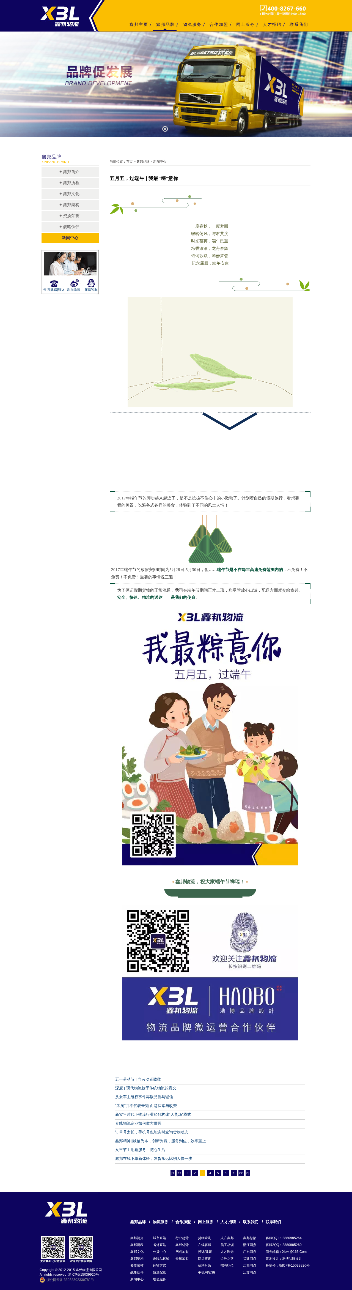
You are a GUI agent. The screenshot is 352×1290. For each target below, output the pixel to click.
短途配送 (159, 1272)
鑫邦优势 (182, 1245)
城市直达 (159, 1238)
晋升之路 (227, 1259)
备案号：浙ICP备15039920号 (288, 1265)
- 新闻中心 (68, 237)
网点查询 (204, 1259)
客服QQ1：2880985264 (284, 1238)
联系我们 (299, 24)
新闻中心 (137, 1279)
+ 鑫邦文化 (69, 193)
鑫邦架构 (137, 1259)
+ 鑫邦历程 (69, 182)
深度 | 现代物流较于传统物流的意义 (145, 1088)
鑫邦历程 (137, 1245)
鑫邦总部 (249, 1238)
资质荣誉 (137, 1265)
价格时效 (204, 1265)
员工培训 (227, 1245)
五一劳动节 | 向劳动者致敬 (138, 1079)
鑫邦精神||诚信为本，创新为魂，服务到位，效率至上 (160, 1141)
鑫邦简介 (137, 1238)
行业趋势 (182, 1238)
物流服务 (192, 24)
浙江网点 (249, 1245)
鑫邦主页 (139, 24)
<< (179, 1173)
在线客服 (91, 289)
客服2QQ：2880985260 (284, 1245)
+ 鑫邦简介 (69, 171)
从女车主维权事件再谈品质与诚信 (144, 1097)
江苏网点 (249, 1272)
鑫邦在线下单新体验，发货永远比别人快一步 (153, 1158)
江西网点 (249, 1265)
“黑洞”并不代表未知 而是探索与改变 (146, 1105)
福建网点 (249, 1259)
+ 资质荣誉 (69, 215)
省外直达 (159, 1245)
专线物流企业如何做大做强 (138, 1123)
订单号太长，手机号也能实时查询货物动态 (151, 1132)
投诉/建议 (205, 1252)
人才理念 (227, 1252)
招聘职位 (227, 1265)
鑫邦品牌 (165, 24)
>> (241, 1173)
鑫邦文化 (137, 1252)
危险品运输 (161, 1259)
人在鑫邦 (227, 1238)
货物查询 (204, 1238)
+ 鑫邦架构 (69, 204)
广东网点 (249, 1252)
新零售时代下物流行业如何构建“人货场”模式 (153, 1114)
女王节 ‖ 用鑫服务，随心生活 (140, 1149)
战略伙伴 (137, 1272)
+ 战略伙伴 (69, 226)
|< (172, 1173)
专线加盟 (182, 1259)
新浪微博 (73, 289)
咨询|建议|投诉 (53, 289)
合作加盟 (219, 24)
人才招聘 (272, 24)
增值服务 (159, 1279)
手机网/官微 (206, 1272)
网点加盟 (182, 1252)
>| (247, 1173)
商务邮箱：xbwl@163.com (286, 1252)
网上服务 (245, 24)
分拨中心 (159, 1252)
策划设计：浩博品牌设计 (284, 1259)
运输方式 (159, 1265)
